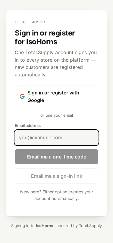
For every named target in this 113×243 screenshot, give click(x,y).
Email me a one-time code (56, 157)
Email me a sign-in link (56, 176)
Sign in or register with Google (53, 96)
